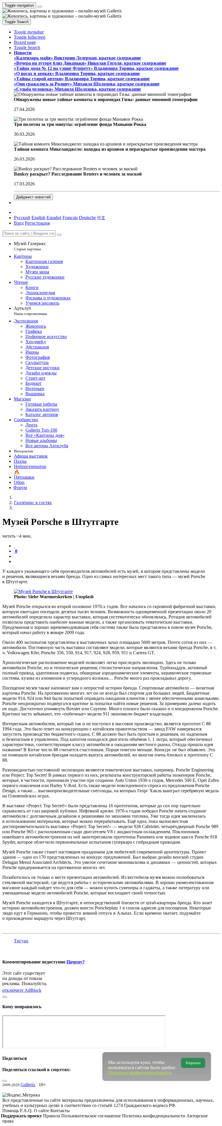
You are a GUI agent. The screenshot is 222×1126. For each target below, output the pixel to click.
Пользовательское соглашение (91, 1115)
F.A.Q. (27, 1110)
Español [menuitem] (54, 217)
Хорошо (193, 1063)
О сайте (42, 1110)
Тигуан (21, 940)
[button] (29, 31)
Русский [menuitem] (22, 217)
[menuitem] (101, 217)
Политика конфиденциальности (154, 1115)
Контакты (60, 1110)
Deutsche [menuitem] (87, 217)
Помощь (11, 1110)
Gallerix (28, 1084)
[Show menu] (39, 7)
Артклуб (30, 311)
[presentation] (117, 556)
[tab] (14, 545)
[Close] (59, 235)
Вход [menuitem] (19, 223)
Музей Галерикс (30, 246)
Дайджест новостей (33, 197)
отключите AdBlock (21, 990)
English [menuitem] (38, 217)
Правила (52, 1115)
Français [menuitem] (70, 217)
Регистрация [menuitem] (37, 223)
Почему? (75, 961)
